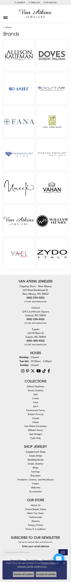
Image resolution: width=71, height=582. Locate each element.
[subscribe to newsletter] (63, 552)
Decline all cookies (23, 574)
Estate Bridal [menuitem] (35, 455)
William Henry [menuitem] (35, 430)
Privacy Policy (35, 525)
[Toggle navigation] (5, 16)
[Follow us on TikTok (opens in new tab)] (44, 371)
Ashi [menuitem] (35, 394)
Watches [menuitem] (35, 487)
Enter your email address (35, 546)
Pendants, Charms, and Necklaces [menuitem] (35, 479)
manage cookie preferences (32, 566)
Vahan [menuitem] (35, 422)
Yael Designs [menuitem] (35, 434)
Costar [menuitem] (35, 398)
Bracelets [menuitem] (35, 475)
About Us (35, 505)
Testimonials (35, 517)
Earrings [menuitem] (35, 471)
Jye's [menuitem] (35, 406)
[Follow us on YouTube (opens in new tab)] (38, 371)
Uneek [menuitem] (35, 418)
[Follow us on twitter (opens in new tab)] (33, 371)
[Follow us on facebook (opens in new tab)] (49, 371)
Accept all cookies (46, 574)
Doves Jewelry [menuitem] (35, 390)
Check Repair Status (35, 509)
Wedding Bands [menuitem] (35, 459)
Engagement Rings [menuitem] (35, 451)
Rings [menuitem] (35, 467)
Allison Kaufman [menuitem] (35, 386)
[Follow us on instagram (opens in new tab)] (22, 371)
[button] (20, 2)
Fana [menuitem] (35, 402)
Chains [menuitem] (35, 483)
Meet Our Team (35, 513)
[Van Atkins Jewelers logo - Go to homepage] (35, 13)
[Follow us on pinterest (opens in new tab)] (27, 371)
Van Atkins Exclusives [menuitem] (35, 426)
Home (8, 27)
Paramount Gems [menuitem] (35, 410)
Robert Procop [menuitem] (35, 414)
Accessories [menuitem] (35, 491)
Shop (12, 57)
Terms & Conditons (35, 529)
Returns (36, 521)
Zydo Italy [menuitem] (35, 438)
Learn (26, 57)
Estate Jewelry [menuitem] (35, 463)
